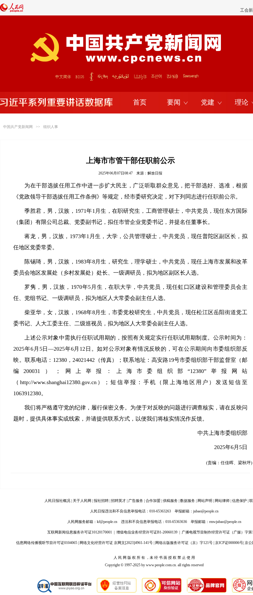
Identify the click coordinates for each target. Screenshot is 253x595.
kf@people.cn (107, 522)
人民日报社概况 (57, 501)
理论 (241, 102)
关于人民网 (82, 501)
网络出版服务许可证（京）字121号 (184, 543)
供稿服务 (170, 501)
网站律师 (222, 501)
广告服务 (135, 501)
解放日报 (154, 173)
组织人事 (50, 127)
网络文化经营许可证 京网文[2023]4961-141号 (116, 543)
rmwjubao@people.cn (225, 522)
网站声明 (204, 501)
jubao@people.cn (205, 511)
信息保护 (239, 501)
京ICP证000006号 (229, 543)
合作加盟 (153, 501)
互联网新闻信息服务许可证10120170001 (79, 532)
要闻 (173, 102)
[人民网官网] (11, 11)
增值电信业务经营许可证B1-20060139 (146, 532)
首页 (140, 102)
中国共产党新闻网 (18, 127)
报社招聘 (101, 501)
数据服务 (187, 501)
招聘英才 (118, 501)
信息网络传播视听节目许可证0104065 (46, 543)
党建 (207, 102)
